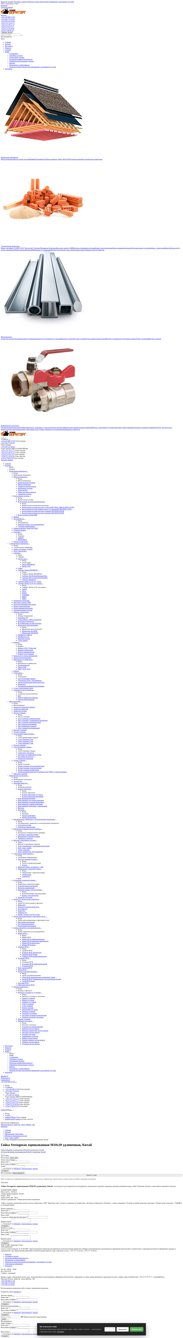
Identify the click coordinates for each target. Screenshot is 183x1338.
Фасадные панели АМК (64, 248)
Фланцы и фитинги (73, 429)
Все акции (9, 46)
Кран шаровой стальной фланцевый (31, 802)
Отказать (110, 1329)
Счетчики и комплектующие (28, 835)
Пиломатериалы (24, 665)
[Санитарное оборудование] (33, 854)
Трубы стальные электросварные (30, 768)
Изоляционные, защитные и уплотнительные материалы (43, 427)
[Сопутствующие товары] (32, 747)
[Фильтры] (25, 810)
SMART (21, 538)
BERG (24, 597)
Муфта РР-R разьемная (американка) (35, 941)
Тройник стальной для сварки (33, 1017)
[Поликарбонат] (25, 519)
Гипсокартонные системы (140, 248)
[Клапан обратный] (31, 789)
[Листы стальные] (26, 713)
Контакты (8, 69)
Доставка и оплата (20, 2)
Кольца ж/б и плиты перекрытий (25, 656)
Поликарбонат (40, 159)
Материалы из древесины (41, 250)
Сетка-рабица (23, 640)
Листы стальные (55, 339)
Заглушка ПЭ (22, 909)
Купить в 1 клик (92, 1175)
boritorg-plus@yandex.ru (13, 1119)
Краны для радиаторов (30, 895)
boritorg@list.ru (10, 1117)
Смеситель (26, 876)
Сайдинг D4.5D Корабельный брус (34, 576)
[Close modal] (16, 1160)
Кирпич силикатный (25, 650)
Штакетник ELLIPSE (29, 631)
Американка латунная (30, 1036)
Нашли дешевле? (18, 1173)
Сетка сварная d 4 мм (25, 739)
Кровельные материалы (9, 157)
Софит (20, 568)
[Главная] (13, 435)
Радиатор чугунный (25, 897)
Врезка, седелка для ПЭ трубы (29, 914)
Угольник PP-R (23, 958)
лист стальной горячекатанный (29, 718)
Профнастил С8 (23, 637)
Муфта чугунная (28, 1000)
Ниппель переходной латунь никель (35, 1030)
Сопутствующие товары (127, 339)
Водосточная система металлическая (31, 502)
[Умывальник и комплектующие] (41, 869)
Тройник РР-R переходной (31, 952)
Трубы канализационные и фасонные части (23, 429)
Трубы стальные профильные (28, 770)
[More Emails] (13, 1110)
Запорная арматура (16, 427)
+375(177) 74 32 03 (7, 456)
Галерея (10, 2)
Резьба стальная (27, 1008)
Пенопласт (22, 684)
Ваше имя (5, 1162)
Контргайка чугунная (30, 1010)
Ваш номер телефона (9, 1164)
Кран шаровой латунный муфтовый (31, 800)
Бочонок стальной (28, 1011)
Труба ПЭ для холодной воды (28, 907)
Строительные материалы (10, 246)
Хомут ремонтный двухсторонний (30, 852)
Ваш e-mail (5, 1215)
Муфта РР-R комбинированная (33, 939)
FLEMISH (25, 595)
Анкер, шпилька (24, 850)
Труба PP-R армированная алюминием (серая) (38, 977)
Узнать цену (14, 1158)
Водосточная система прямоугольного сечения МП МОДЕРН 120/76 (47, 509)
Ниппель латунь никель (30, 1029)
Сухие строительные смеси (74, 250)
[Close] (9, 439)
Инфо (7, 52)
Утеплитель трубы (24, 825)
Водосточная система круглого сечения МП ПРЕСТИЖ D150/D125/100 (48, 507)
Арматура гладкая (42, 339)
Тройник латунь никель (30, 1042)
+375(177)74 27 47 (7, 454)
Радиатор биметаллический (28, 886)
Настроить (123, 1329)
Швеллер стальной (154, 339)
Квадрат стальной (67, 339)
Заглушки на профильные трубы (29, 755)
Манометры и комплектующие (29, 836)
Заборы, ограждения (157, 248)
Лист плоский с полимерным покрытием (33, 720)
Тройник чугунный (29, 1002)
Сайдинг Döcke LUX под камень (30, 583)
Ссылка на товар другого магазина (14, 1217)
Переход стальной (28, 998)
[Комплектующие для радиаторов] (42, 890)
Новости (4, 2)
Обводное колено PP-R (26, 985)
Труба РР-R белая (28, 981)
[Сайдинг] (21, 553)
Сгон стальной (27, 1006)
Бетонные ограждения (26, 621)
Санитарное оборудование (122, 427)
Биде (19, 878)
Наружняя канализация (26, 922)
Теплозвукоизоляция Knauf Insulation (31, 686)
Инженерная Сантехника (10, 426)
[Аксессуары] (27, 559)
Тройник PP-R (23, 947)
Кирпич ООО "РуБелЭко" (27, 648)
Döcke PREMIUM (28, 564)
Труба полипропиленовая (27, 972)
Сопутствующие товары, (27, 679)
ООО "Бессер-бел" (27, 248)
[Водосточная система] (30, 496)
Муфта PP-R (22, 933)
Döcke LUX (26, 566)
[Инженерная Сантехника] (28, 776)
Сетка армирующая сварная (96, 339)
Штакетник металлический (27, 625)
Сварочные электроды (26, 753)
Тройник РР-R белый (29, 954)
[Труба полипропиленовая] (37, 972)
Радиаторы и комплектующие (143, 427)
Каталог (8, 44)
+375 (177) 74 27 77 (8, 450)
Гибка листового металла (27, 492)
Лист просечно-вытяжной (27, 724)
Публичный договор (16, 57)
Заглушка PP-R (23, 983)
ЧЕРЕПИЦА (22, 540)
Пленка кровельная (95, 159)
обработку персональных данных (26, 1169)
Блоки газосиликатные (104, 248)
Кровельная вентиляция (26, 483)
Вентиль (21, 808)
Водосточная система (21, 159)
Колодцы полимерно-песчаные (84, 248)
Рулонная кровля (76, 159)
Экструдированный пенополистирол (31, 682)
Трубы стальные (142, 339)
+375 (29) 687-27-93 (8, 441)
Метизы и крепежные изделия (102, 427)
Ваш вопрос (5, 1332)
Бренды (12, 63)
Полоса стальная (112, 339)
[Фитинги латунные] (33, 1021)
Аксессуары (22, 559)
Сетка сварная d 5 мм (25, 743)
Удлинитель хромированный (32, 1027)
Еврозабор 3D (23, 618)
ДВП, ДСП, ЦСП (24, 669)
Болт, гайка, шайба (24, 848)
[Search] (5, 437)
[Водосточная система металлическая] (45, 502)
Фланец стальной (24, 1019)
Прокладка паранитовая (26, 827)
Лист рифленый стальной (27, 726)
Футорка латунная (28, 1034)
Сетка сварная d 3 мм (25, 741)
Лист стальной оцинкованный (29, 728)
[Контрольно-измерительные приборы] (41, 829)
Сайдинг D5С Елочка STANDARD (35, 578)
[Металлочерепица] (27, 477)
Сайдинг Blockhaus (29, 580)
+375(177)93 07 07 (7, 458)
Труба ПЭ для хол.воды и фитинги (26, 899)
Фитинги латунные (25, 1021)
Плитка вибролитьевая (26, 699)
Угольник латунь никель (31, 1044)
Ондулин (85, 159)
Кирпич (168, 248)
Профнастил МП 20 (25, 635)
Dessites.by (17, 1292)
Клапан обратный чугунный (32, 795)
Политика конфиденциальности (21, 59)
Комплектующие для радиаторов (30, 890)
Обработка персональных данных (21, 61)
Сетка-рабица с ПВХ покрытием (30, 620)
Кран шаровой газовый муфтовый (30, 804)
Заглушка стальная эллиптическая (34, 1015)
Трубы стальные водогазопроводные (31, 766)
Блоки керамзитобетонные (121, 248)
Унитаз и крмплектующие (27, 859)
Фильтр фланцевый (29, 817)
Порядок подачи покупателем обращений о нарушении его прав (50, 2)
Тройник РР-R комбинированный (34, 956)
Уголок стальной (80, 339)
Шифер (32, 159)
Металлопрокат (6, 337)
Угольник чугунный (29, 1013)
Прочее (53, 250)
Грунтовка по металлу (26, 757)
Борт (19, 696)
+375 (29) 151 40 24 (8, 447)
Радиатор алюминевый (26, 888)
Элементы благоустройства (94, 250)
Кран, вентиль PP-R (25, 968)
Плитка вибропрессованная (28, 698)
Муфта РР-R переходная (31, 943)
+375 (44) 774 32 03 (8, 443)
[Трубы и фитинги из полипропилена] (41, 928)
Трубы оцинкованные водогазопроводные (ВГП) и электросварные (42, 772)
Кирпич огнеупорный (26, 654)
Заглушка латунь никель (31, 1032)
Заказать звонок (7, 32)
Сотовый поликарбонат (26, 526)
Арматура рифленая (29, 339)
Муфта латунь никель (30, 1038)
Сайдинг (37, 248)
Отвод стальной (28, 1004)
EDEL (24, 599)
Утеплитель (60, 250)
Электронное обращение (14, 1264)
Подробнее (60, 1332)
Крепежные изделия (25, 488)
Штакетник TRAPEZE (30, 633)
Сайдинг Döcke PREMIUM (28, 570)
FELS (24, 591)
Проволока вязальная (25, 758)
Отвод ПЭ (21, 911)
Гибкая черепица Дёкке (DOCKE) (57, 159)
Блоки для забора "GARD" (10, 248)
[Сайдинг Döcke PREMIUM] (39, 570)
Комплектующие (24, 639)
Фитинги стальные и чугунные (29, 992)
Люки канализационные (23, 250)
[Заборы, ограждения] (29, 612)
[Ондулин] (21, 532)
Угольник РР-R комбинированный (34, 964)
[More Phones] (16, 1082)
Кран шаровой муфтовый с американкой (32, 806)
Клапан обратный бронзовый (32, 796)
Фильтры (21, 810)
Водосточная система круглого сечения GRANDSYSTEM (43, 511)
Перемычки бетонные (48, 248)
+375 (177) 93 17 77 (8, 452)
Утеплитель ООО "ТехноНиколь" (30, 680)
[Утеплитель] (23, 673)
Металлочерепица (7, 159)
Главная (8, 42)
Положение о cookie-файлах (19, 65)
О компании (13, 54)
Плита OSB (22, 667)
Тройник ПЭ (22, 913)
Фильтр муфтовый (28, 815)
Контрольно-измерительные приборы (78, 427)
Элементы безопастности (27, 486)
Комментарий (6, 1222)
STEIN (24, 589)
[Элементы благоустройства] (34, 690)
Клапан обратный (24, 789)
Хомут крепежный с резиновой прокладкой (33, 846)
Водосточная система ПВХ (27, 515)
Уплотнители (22, 490)
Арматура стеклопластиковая (11, 339)
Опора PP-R (22, 970)
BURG (24, 593)
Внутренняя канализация (27, 926)
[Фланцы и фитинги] (28, 987)
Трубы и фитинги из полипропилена (52, 429)
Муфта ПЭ (22, 905)
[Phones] (2, 437)
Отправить (5, 1171)
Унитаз (24, 865)
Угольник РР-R (27, 966)
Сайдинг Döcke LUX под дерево (29, 581)
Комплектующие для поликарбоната (31, 524)
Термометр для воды (25, 838)
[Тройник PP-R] (29, 947)
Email (3, 1166)
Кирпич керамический (26, 652)
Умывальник (26, 874)
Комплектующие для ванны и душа (30, 867)
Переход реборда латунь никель (33, 1040)
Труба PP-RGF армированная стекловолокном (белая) (41, 979)
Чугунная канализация (26, 924)
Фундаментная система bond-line (29, 623)
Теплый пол (5, 427)
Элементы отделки (24, 494)
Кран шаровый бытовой (26, 798)
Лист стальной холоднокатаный (29, 722)
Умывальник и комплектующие (29, 869)
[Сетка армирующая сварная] (34, 734)
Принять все (136, 1329)
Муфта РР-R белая (28, 945)
